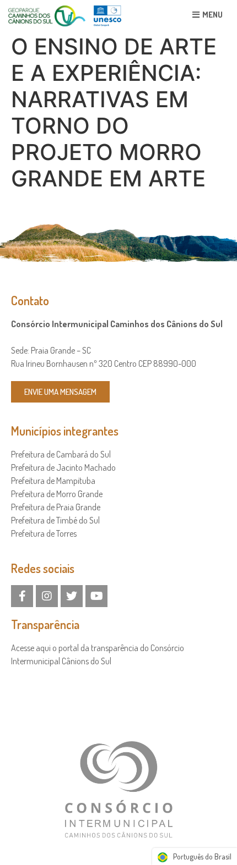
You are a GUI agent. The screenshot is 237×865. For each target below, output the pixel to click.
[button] (207, 14)
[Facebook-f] (22, 596)
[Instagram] (47, 596)
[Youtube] (96, 596)
